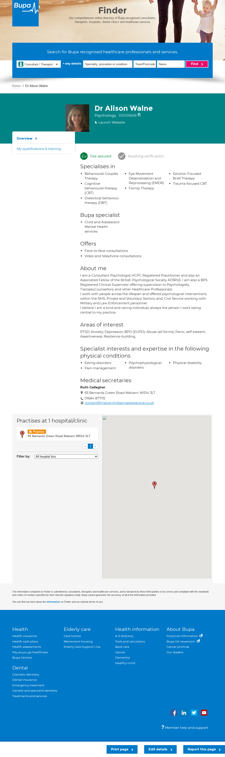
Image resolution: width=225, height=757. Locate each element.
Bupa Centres (22, 657)
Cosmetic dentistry (25, 674)
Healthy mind (125, 663)
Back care (122, 646)
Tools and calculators (130, 641)
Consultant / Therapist (39, 64)
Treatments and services (29, 696)
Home (16, 86)
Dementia (122, 657)
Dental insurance (24, 679)
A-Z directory (124, 636)
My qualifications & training (39, 149)
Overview (25, 138)
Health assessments (26, 646)
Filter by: (23, 456)
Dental (20, 667)
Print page (120, 749)
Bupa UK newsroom (181, 641)
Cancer (120, 652)
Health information (137, 629)
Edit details (158, 749)
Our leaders (175, 652)
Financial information (182, 636)
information (53, 601)
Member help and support (186, 728)
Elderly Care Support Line (82, 646)
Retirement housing (78, 641)
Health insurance (24, 636)
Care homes (72, 636)
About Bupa (180, 629)
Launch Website (111, 122)
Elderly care (77, 629)
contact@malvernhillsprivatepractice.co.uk (119, 403)
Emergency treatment (28, 685)
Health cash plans (25, 641)
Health (20, 629)
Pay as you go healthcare (30, 652)
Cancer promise (178, 646)
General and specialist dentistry (34, 690)
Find (195, 64)
